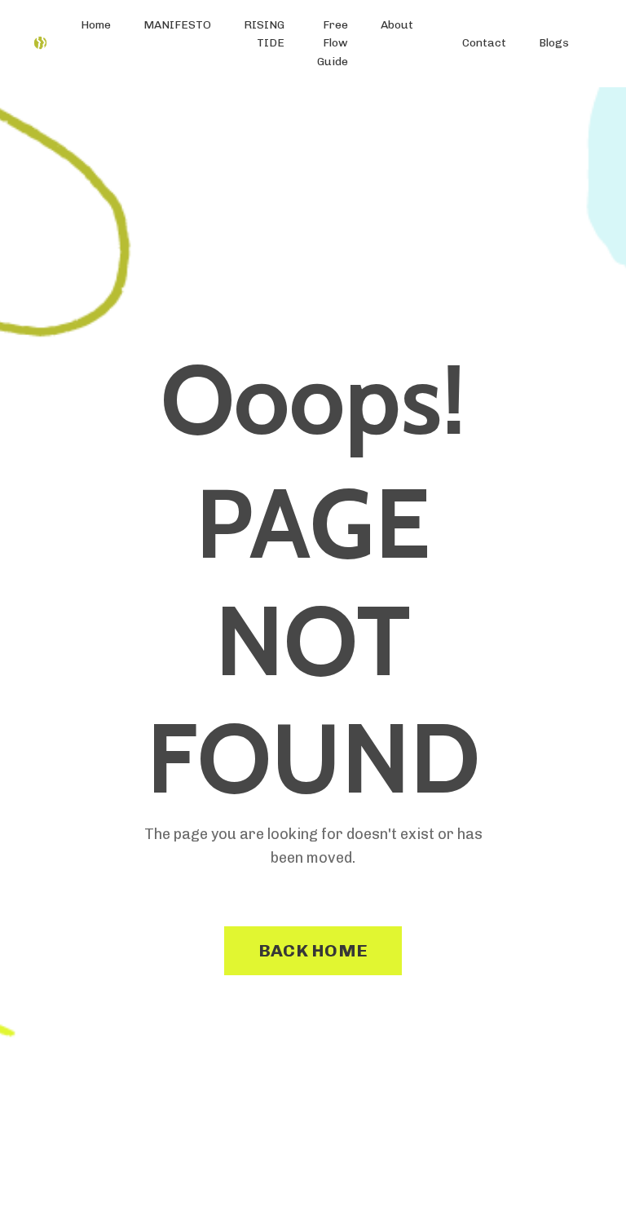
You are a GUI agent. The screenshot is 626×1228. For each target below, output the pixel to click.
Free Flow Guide (332, 43)
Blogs (554, 43)
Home (96, 25)
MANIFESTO (177, 25)
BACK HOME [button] (313, 950)
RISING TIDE (264, 34)
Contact (484, 43)
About (397, 25)
